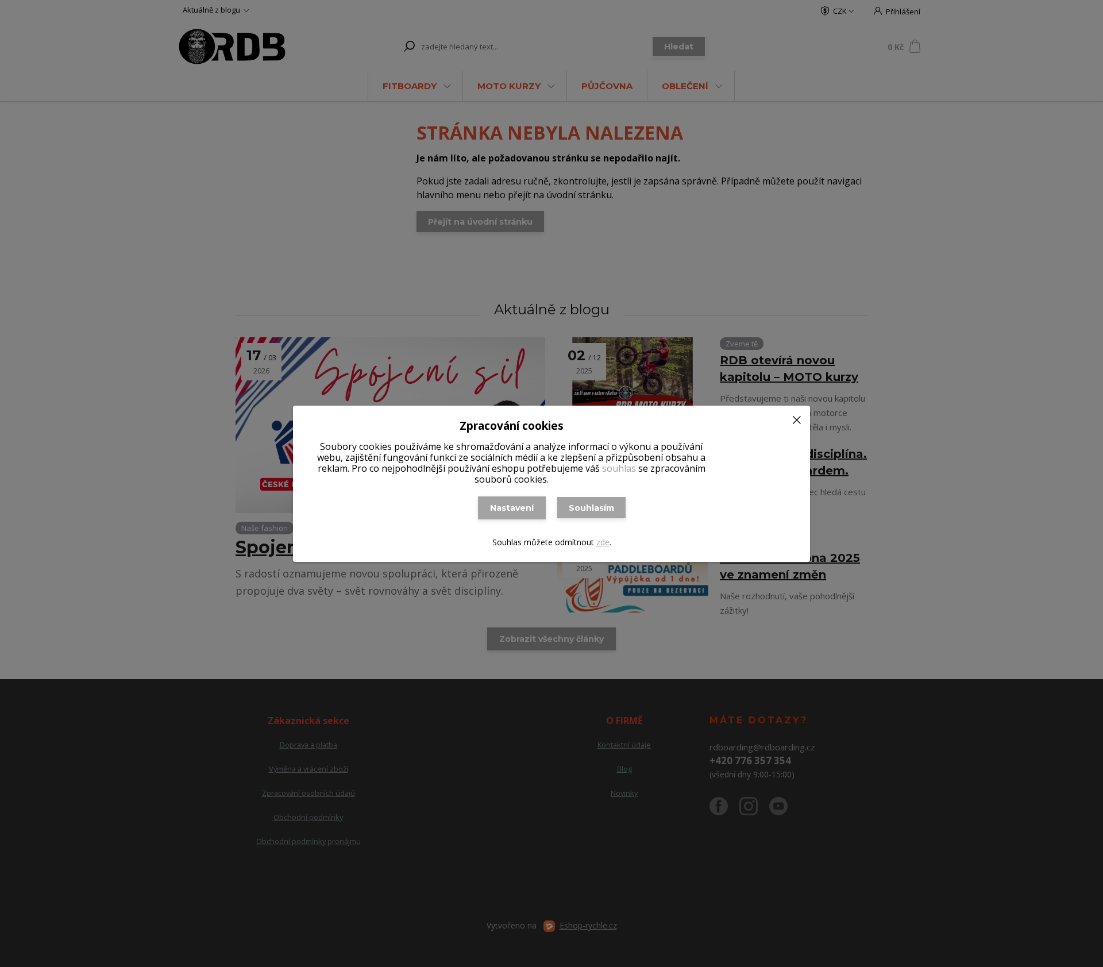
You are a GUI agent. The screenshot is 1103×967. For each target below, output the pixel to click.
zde (603, 542)
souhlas (619, 468)
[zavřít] (796, 417)
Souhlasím (591, 508)
